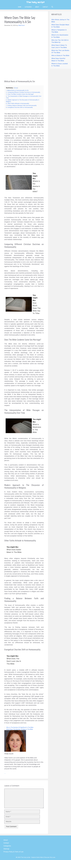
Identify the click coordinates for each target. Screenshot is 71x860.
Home (19, 7)
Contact (45, 7)
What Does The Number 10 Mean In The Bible (19, 729)
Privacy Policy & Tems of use (13, 852)
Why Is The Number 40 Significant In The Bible (19, 727)
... (5, 773)
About (37, 7)
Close (15, 88)
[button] (52, 6)
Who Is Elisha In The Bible (60, 55)
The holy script (35, 2)
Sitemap (6, 849)
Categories (28, 7)
